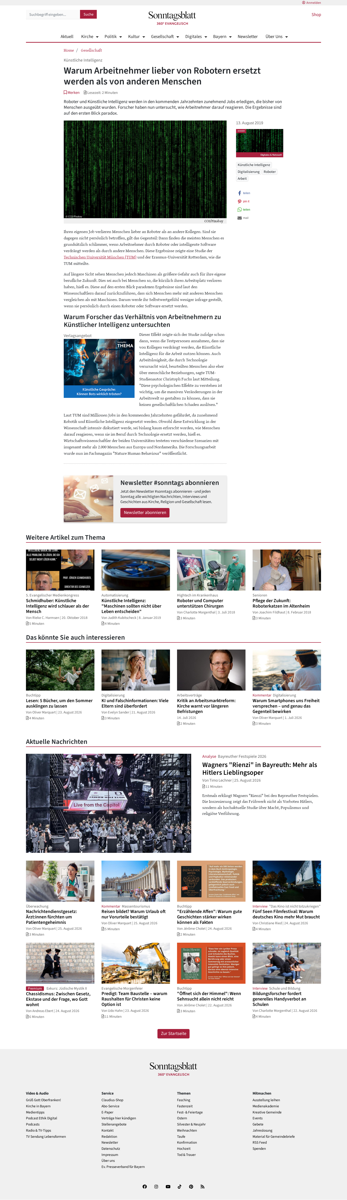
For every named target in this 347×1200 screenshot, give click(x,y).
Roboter (270, 171)
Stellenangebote (114, 1124)
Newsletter (248, 36)
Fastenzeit (185, 1106)
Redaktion (109, 1136)
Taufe (181, 1136)
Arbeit (242, 178)
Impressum (110, 1154)
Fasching (183, 1100)
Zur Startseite (173, 1033)
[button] (72, 93)
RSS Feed (260, 1142)
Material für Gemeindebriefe (274, 1136)
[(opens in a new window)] (145, 1187)
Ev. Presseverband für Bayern (123, 1166)
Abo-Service (110, 1106)
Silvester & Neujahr (191, 1124)
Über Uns (274, 36)
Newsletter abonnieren (145, 512)
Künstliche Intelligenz (254, 164)
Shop (316, 15)
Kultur (134, 36)
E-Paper (107, 1112)
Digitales (193, 36)
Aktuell (67, 36)
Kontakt (108, 1130)
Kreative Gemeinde (267, 1112)
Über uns (108, 1160)
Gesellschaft (162, 36)
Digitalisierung (249, 171)
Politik (111, 36)
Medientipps (35, 1112)
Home (69, 50)
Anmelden (313, 2)
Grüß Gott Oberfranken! (43, 1100)
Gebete (258, 1124)
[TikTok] (180, 1187)
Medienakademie (266, 1106)
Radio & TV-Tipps (38, 1130)
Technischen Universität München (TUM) (100, 257)
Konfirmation (187, 1142)
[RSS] (202, 1187)
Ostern (182, 1118)
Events (257, 1118)
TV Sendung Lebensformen (46, 1136)
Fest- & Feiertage (190, 1112)
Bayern (219, 36)
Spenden (259, 1148)
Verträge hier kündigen (119, 1118)
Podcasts (32, 1124)
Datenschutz (111, 1148)
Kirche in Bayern (38, 1106)
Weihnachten (187, 1130)
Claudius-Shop (112, 1100)
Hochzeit (183, 1148)
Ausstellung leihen (266, 1100)
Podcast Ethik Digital (41, 1118)
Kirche (87, 36)
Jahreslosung (262, 1130)
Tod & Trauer (186, 1154)
